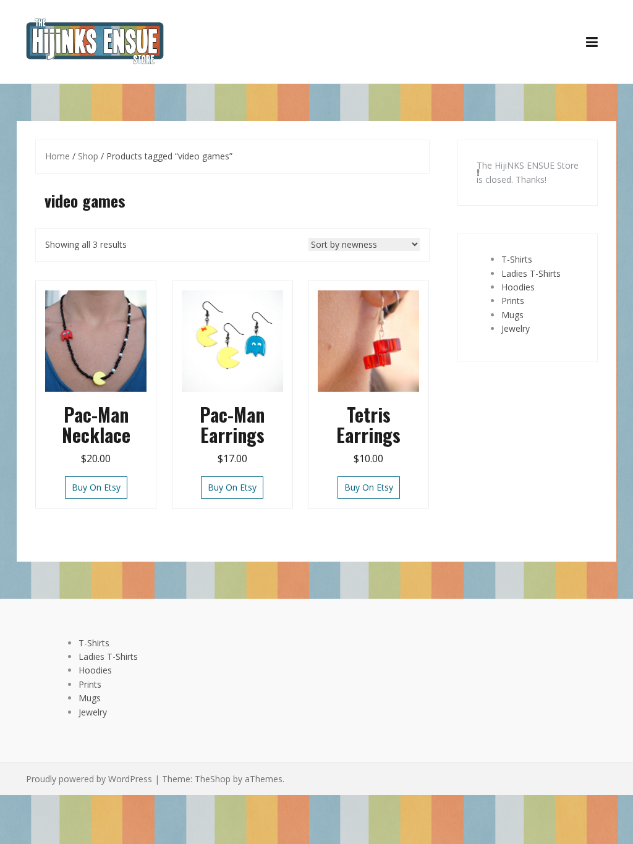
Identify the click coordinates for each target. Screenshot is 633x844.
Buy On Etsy (96, 487)
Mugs (512, 315)
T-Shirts (516, 259)
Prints (512, 300)
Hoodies (518, 287)
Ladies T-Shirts (531, 273)
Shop (88, 156)
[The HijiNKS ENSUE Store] (95, 40)
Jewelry (515, 328)
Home (57, 156)
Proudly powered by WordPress (89, 779)
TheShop (213, 779)
